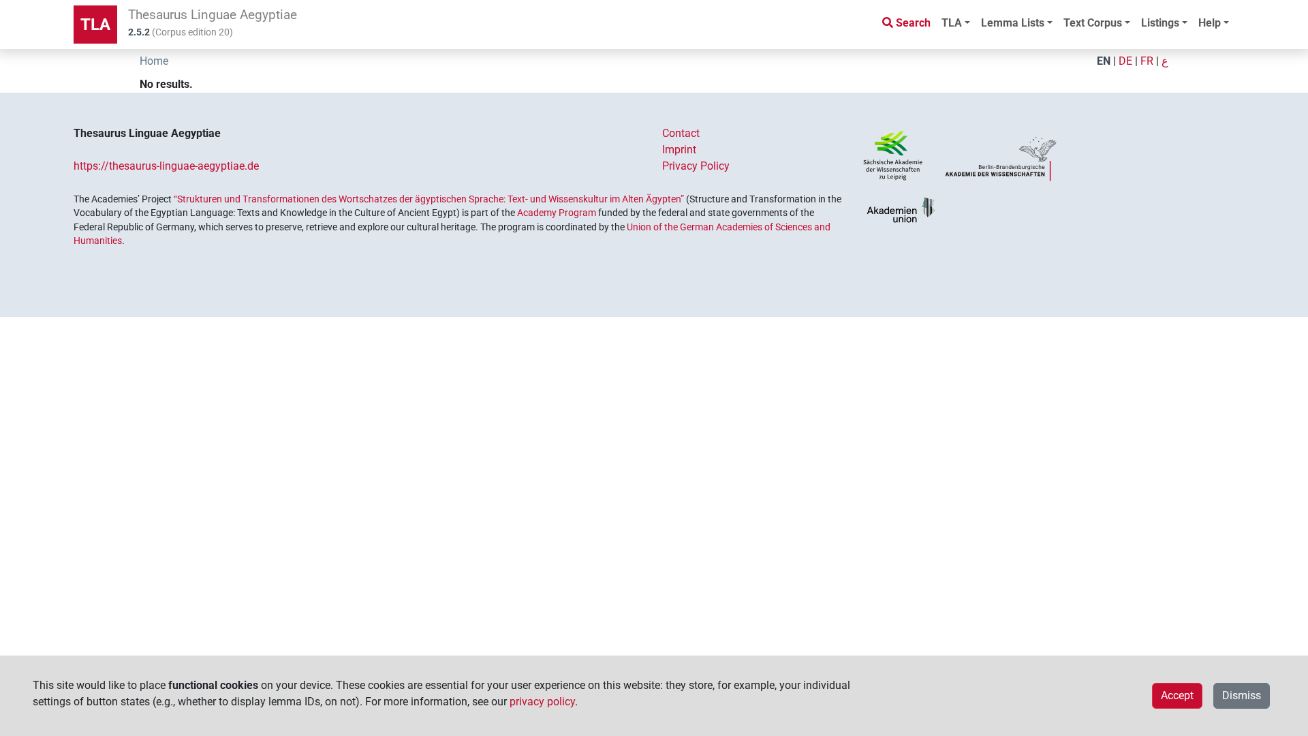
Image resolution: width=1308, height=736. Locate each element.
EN (1103, 61)
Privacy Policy (696, 165)
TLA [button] (951, 22)
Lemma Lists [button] (1012, 22)
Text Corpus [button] (1092, 22)
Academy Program (556, 212)
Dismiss (1241, 695)
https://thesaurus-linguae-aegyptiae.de (166, 165)
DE (1125, 61)
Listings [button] (1160, 22)
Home (154, 61)
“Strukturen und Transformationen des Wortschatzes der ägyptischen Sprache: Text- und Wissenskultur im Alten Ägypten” (429, 199)
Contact (681, 133)
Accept (1177, 695)
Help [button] (1209, 22)
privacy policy (542, 701)
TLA (95, 24)
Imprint (679, 149)
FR (1146, 61)
